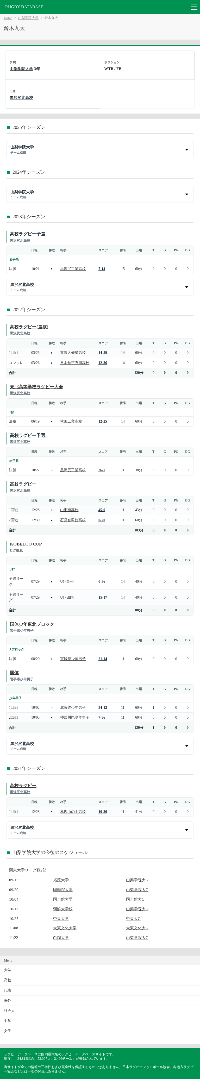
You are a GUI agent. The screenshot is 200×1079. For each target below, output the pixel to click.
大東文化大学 (65, 928)
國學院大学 (63, 889)
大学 (7, 970)
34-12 (102, 707)
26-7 (101, 470)
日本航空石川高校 (74, 363)
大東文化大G (137, 928)
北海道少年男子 (73, 707)
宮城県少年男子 (73, 659)
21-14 (102, 659)
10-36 (102, 812)
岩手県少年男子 (22, 630)
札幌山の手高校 (73, 812)
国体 (14, 672)
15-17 (102, 597)
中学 (7, 1021)
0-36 (101, 581)
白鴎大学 (61, 937)
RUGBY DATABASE (24, 7)
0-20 (101, 520)
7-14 (101, 269)
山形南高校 (69, 510)
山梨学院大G (137, 880)
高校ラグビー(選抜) (29, 326)
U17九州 (67, 581)
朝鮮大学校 (63, 909)
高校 (7, 980)
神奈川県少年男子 (74, 717)
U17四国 (67, 597)
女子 (7, 1031)
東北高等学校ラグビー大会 (36, 386)
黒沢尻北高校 (21, 97)
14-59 (102, 352)
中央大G (133, 918)
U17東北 (16, 551)
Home (8, 18)
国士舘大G (135, 899)
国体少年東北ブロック (32, 624)
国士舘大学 (63, 899)
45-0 (101, 510)
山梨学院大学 (28, 18)
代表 (7, 990)
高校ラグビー (23, 484)
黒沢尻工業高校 (73, 269)
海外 (7, 1000)
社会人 (9, 1011)
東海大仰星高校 (73, 352)
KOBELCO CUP (26, 544)
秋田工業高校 (71, 421)
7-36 (101, 717)
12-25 (102, 421)
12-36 (102, 363)
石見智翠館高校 (73, 520)
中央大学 (61, 918)
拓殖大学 (61, 880)
